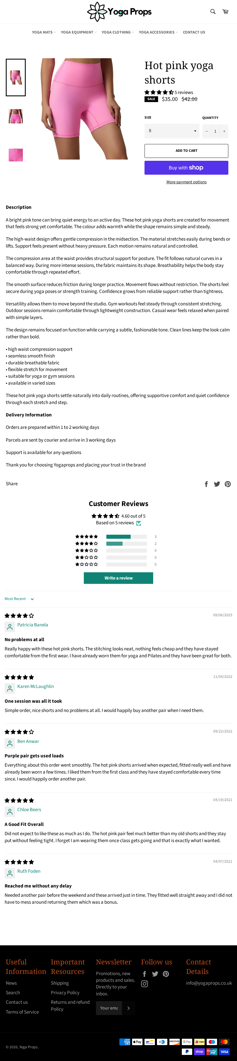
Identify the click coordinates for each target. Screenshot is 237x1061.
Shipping (60, 983)
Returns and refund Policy (70, 1005)
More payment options (186, 182)
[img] (19, 615)
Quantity (210, 118)
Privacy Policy (65, 992)
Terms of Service (22, 1012)
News (11, 983)
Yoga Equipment (77, 32)
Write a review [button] (119, 578)
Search (13, 992)
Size (148, 117)
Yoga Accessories (157, 32)
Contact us (194, 32)
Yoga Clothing (117, 32)
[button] (160, 92)
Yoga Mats (42, 32)
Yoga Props (28, 1047)
